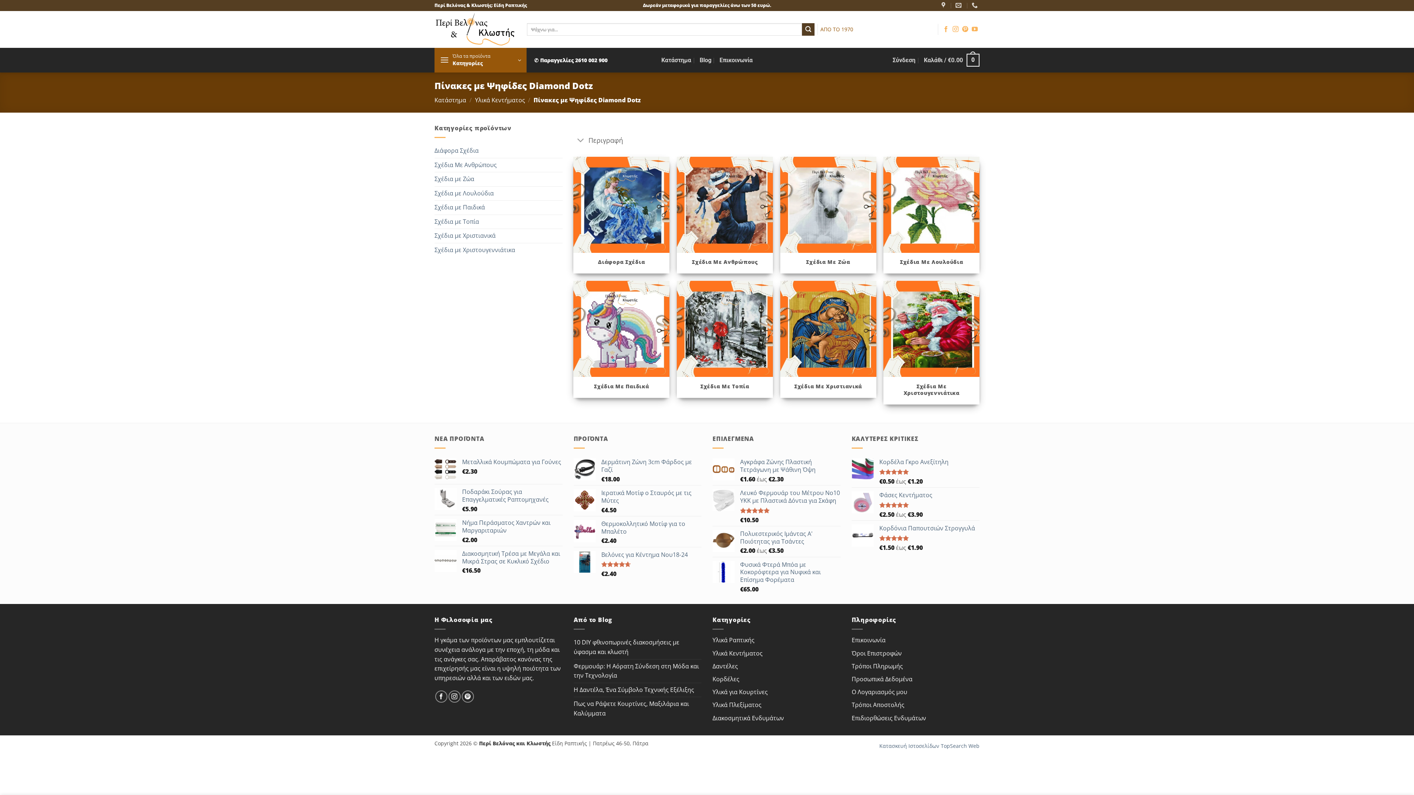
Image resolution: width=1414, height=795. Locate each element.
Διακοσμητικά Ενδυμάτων (748, 718)
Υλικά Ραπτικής (734, 640)
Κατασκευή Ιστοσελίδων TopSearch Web (929, 745)
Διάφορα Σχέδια (457, 150)
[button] (481, 60)
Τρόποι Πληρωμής (877, 666)
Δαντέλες (725, 666)
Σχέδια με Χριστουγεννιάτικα (475, 250)
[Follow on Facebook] (946, 29)
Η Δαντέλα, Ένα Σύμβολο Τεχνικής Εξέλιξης (634, 690)
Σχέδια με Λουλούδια (464, 193)
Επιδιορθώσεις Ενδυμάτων (889, 718)
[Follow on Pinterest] (965, 29)
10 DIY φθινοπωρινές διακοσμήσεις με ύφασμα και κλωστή (626, 647)
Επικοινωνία (736, 60)
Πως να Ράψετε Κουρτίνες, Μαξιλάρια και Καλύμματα (631, 708)
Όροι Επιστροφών (877, 653)
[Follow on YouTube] (975, 29)
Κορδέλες (726, 679)
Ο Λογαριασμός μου (879, 692)
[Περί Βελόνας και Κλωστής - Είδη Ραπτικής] (475, 29)
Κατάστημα (676, 60)
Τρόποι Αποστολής (878, 705)
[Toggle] (581, 141)
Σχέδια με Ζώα (454, 179)
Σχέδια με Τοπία (457, 222)
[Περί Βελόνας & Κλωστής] (944, 5)
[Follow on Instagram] (956, 29)
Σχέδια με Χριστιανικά (465, 236)
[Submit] (808, 29)
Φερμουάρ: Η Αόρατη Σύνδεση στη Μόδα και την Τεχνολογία (636, 671)
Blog (705, 60)
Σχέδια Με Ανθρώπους (466, 165)
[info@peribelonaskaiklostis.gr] (959, 5)
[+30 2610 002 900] (975, 5)
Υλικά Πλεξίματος (737, 705)
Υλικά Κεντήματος (500, 100)
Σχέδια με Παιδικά (460, 207)
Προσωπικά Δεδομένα (882, 679)
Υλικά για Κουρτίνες (740, 692)
